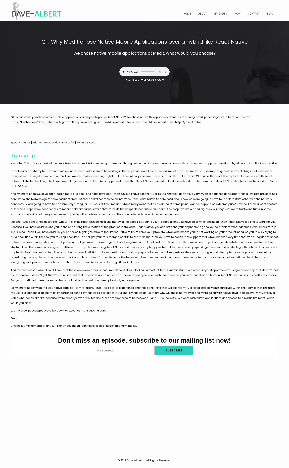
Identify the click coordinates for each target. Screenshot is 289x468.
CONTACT (254, 13)
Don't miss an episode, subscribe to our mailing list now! (144, 340)
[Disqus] (144, 398)
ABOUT (202, 13)
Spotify (15, 142)
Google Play (52, 142)
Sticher (37, 142)
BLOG (270, 13)
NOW (237, 13)
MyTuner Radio (86, 142)
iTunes (26, 142)
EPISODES (220, 13)
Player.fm (68, 142)
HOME (187, 13)
